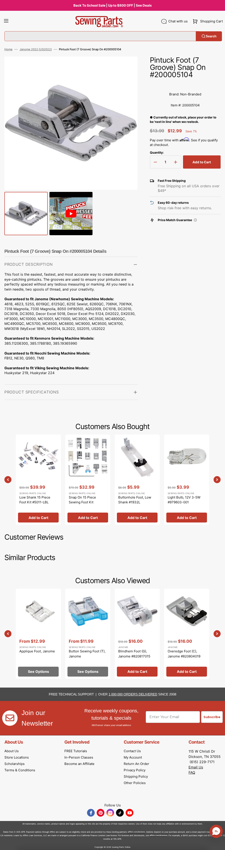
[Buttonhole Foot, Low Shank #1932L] (137, 480)
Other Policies (135, 783)
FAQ (192, 772)
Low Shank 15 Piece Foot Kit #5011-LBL (34, 499)
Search (211, 36)
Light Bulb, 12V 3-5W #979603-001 (184, 499)
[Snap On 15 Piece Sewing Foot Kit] (87, 480)
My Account (133, 757)
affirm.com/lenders (136, 832)
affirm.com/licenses (158, 835)
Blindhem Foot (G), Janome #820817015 (134, 653)
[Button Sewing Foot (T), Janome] (87, 634)
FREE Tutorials (75, 751)
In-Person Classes (78, 757)
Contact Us (132, 751)
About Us (11, 751)
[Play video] (127, 78)
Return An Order (136, 764)
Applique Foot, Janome (37, 651)
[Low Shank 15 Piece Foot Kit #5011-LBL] (38, 480)
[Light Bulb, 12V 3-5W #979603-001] (186, 480)
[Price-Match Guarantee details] (195, 220)
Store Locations (16, 757)
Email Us (196, 767)
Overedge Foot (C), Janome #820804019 (184, 653)
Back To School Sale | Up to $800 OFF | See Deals (112, 5)
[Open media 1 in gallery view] (127, 66)
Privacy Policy (134, 770)
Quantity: (157, 152)
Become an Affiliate (79, 764)
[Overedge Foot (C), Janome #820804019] (186, 634)
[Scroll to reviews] (185, 84)
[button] (6, 21)
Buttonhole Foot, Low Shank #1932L (134, 499)
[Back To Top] (218, 843)
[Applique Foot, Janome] (38, 634)
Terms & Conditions (19, 770)
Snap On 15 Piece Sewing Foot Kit (82, 499)
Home (8, 49)
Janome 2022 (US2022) (36, 49)
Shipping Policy (136, 776)
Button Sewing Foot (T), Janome (87, 653)
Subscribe (211, 717)
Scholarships (14, 764)
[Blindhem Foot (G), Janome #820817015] (137, 634)
